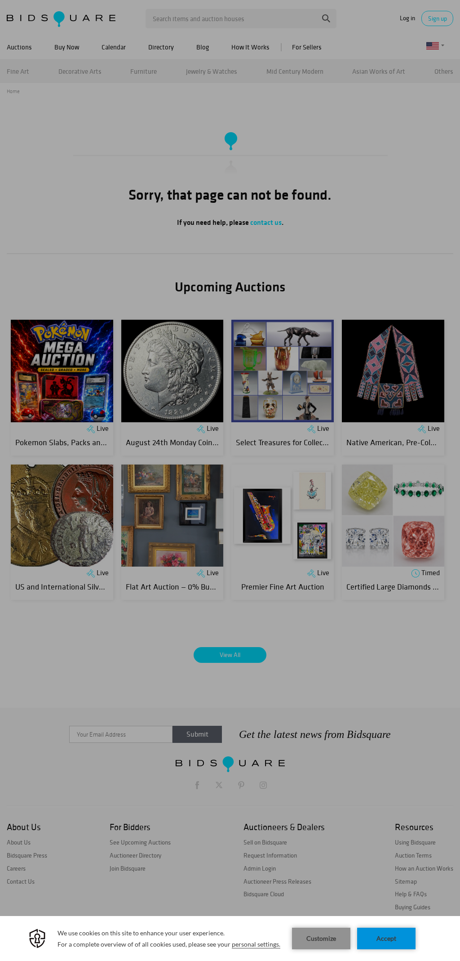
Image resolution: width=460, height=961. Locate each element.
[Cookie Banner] (230, 938)
